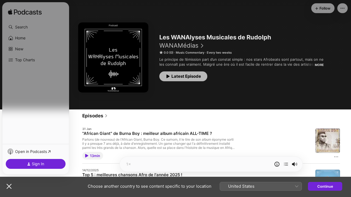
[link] (95, 116)
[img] (25, 12)
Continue (325, 186)
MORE (319, 65)
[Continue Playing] (286, 164)
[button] (35, 27)
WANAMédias (179, 45)
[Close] (9, 186)
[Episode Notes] (277, 164)
